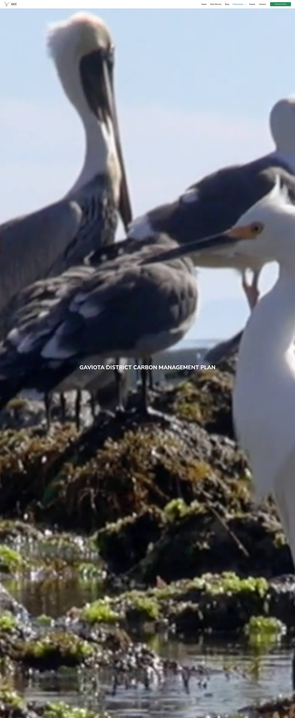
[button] (244, 4)
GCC (14, 4)
